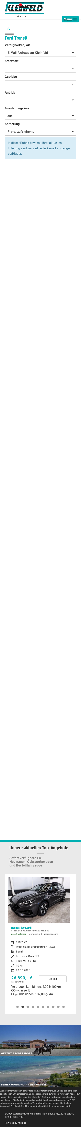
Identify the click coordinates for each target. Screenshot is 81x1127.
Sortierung (12, 124)
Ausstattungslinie (17, 108)
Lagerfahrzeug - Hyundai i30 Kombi (39, 938)
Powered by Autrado (15, 1123)
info (7, 28)
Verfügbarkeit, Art (17, 45)
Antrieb (10, 92)
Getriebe (11, 77)
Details (53, 978)
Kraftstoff (11, 61)
